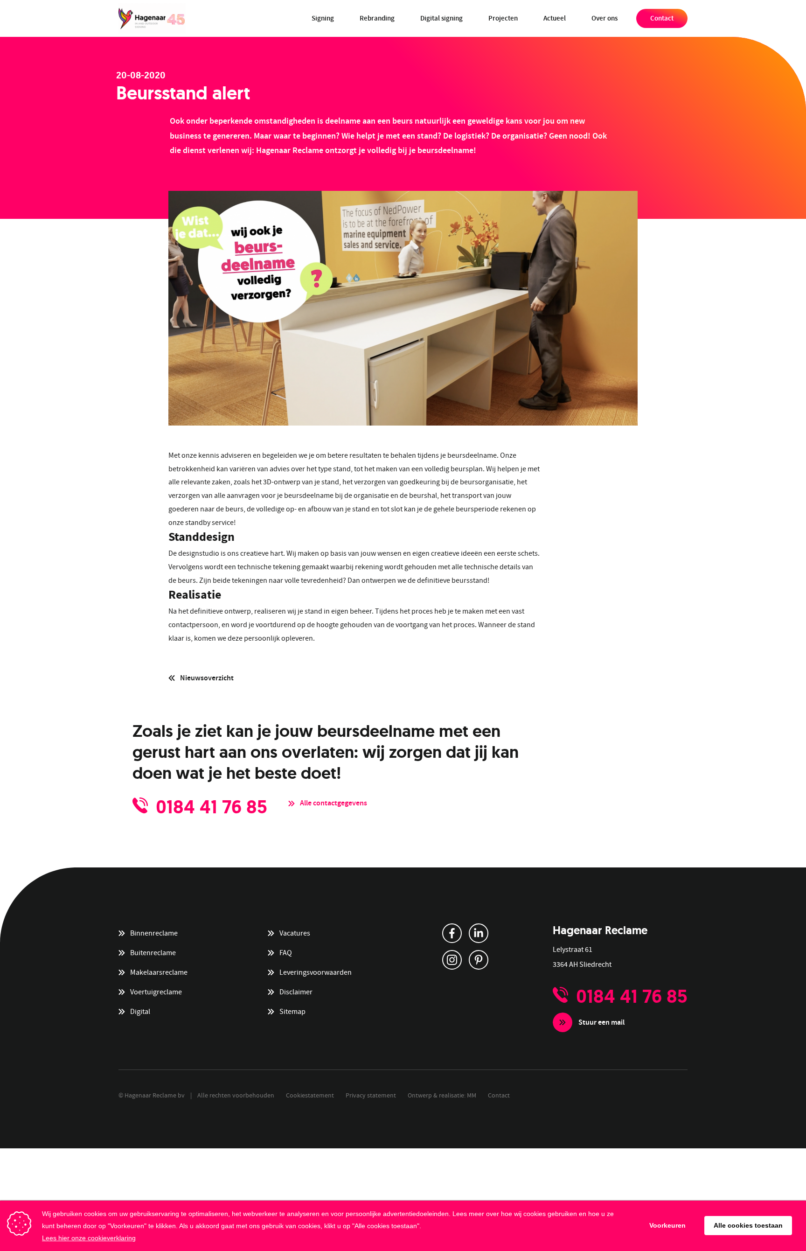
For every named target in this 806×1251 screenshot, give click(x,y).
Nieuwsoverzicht (207, 678)
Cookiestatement (310, 1095)
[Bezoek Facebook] (452, 933)
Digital (140, 1011)
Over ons (604, 18)
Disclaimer (296, 992)
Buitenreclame (153, 952)
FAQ (285, 952)
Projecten (503, 18)
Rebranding (377, 18)
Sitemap (292, 1011)
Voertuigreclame (156, 992)
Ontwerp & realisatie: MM (442, 1095)
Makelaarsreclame (159, 972)
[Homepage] (152, 18)
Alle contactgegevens (333, 803)
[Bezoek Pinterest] (478, 960)
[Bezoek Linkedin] (478, 933)
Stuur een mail (601, 1022)
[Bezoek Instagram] (452, 960)
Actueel (554, 18)
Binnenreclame (154, 933)
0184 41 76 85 (211, 806)
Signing (323, 18)
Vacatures (294, 933)
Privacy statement (371, 1095)
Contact (662, 18)
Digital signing (441, 18)
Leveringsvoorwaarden (315, 972)
